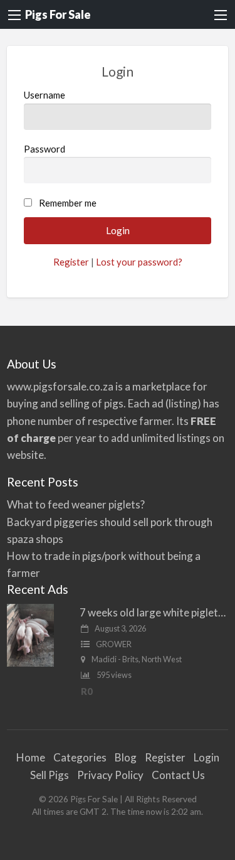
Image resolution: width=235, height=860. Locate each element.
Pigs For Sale (58, 14)
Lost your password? (139, 261)
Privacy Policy (110, 775)
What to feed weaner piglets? (76, 504)
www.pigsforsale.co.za (60, 386)
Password (44, 148)
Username (44, 94)
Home (30, 757)
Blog (126, 757)
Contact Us (178, 775)
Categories (80, 757)
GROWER (114, 644)
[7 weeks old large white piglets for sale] (30, 633)
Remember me (68, 202)
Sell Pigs (49, 775)
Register (71, 261)
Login (206, 757)
